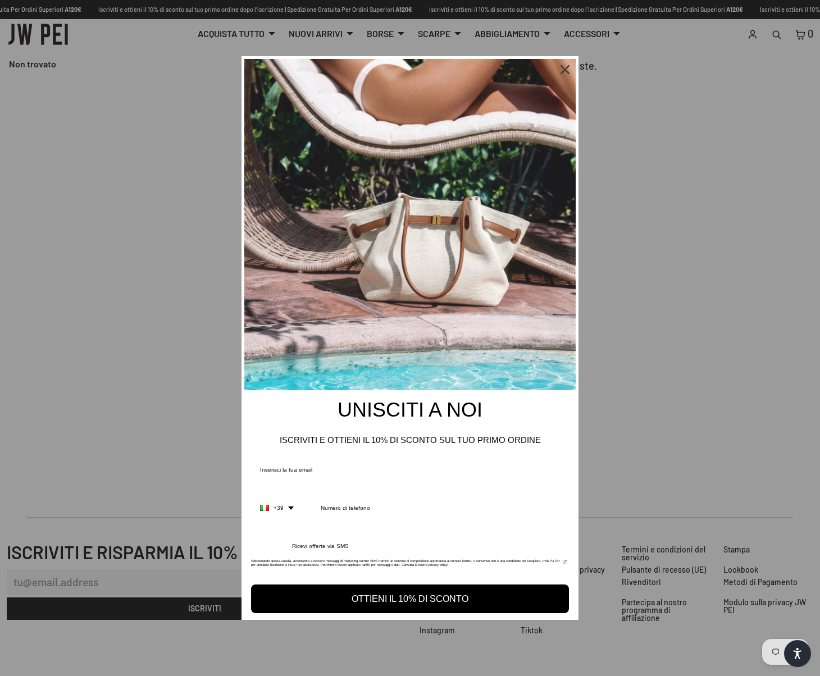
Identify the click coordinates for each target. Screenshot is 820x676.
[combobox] (277, 508)
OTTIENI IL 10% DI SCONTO (410, 599)
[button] (797, 653)
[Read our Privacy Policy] (565, 564)
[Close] (565, 69)
